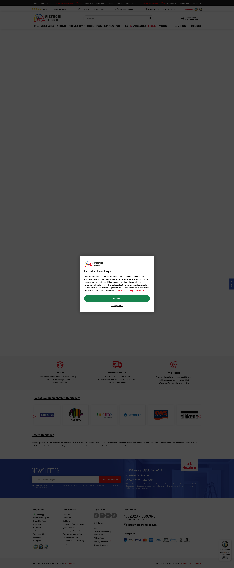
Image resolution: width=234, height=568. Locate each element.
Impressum (139, 290)
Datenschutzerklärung (124, 290)
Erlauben (117, 298)
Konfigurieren (117, 305)
